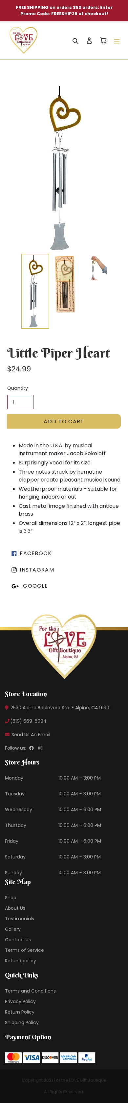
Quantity (17, 388)
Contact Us (18, 939)
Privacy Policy (20, 1001)
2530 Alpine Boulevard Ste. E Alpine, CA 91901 (60, 707)
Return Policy (19, 1012)
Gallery (13, 929)
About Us (15, 908)
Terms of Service (24, 950)
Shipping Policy (22, 1022)
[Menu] (117, 40)
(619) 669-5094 (28, 721)
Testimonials (19, 918)
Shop (10, 897)
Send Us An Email (30, 734)
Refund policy (20, 960)
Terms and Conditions (30, 991)
